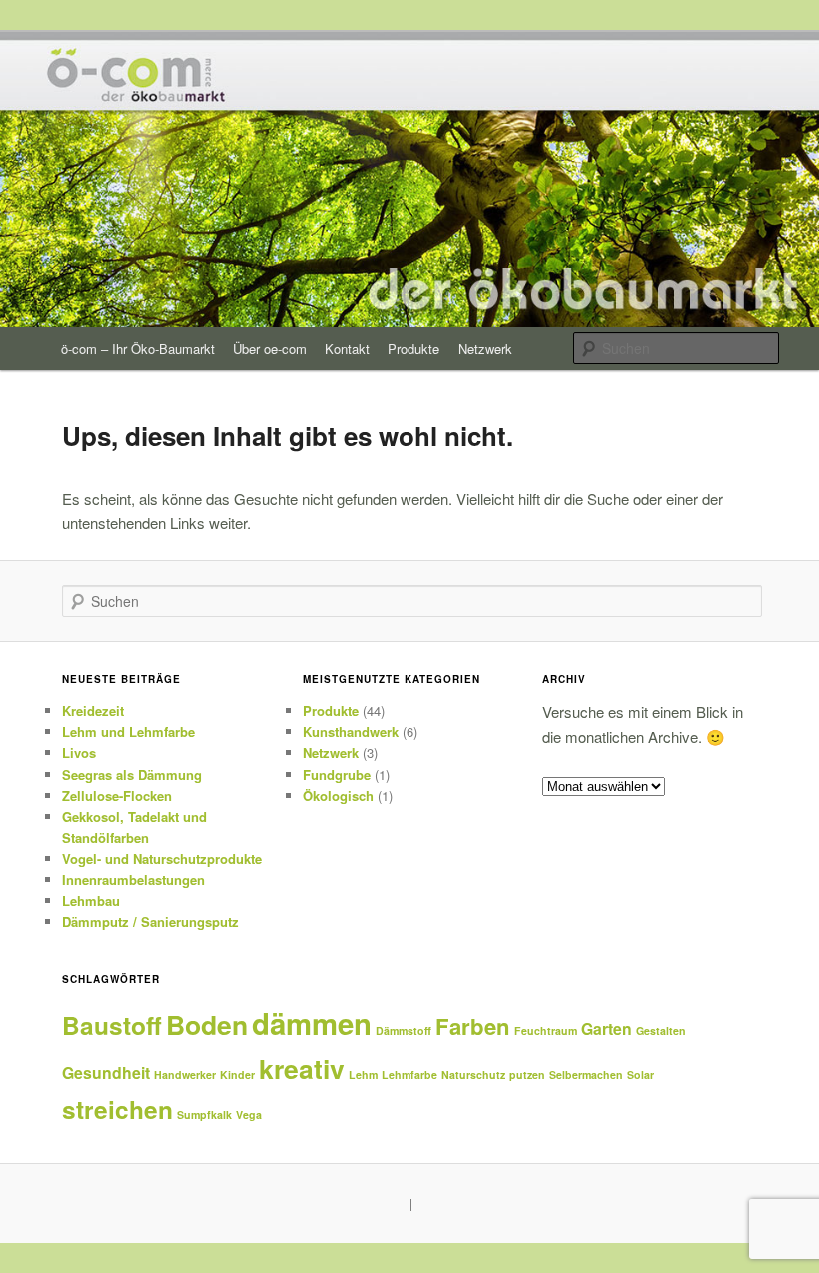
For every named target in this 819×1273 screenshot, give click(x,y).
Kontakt (347, 348)
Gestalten (661, 1030)
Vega (249, 1114)
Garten (606, 1028)
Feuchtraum (545, 1030)
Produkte (413, 348)
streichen (117, 1109)
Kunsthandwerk (351, 731)
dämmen (312, 1023)
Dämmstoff (403, 1030)
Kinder (237, 1074)
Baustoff (112, 1025)
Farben (472, 1026)
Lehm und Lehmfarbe (128, 731)
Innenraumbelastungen (133, 879)
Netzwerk (485, 348)
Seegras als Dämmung (132, 774)
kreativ (302, 1068)
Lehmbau (91, 900)
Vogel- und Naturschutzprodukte (162, 858)
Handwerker (185, 1074)
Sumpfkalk (204, 1114)
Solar (640, 1074)
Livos (79, 752)
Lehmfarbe (409, 1074)
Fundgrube (337, 774)
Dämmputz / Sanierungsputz (150, 921)
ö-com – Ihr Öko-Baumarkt (138, 348)
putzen (527, 1074)
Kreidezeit (93, 710)
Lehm (363, 1074)
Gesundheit (106, 1072)
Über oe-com (270, 348)
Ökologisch (338, 795)
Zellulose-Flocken (117, 795)
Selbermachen (586, 1074)
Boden (207, 1024)
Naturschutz (473, 1074)
